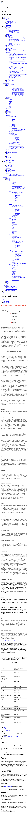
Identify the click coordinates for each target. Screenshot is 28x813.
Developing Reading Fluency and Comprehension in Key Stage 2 (16, 148)
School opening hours (11, 22)
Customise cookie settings (17, 754)
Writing (11, 86)
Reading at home (13, 126)
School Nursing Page (14, 72)
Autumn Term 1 (18, 253)
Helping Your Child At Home (18, 277)
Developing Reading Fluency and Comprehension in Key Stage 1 (16, 145)
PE (7, 156)
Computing (8, 111)
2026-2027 (11, 164)
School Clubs (9, 165)
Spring (16, 138)
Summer (17, 139)
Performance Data (10, 80)
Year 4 (10, 104)
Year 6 (10, 107)
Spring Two (17, 246)
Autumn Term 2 (18, 254)
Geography (8, 112)
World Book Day (16, 142)
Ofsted (7, 79)
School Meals (9, 166)
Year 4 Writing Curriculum (18, 93)
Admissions (9, 35)
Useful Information (16, 205)
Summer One (18, 247)
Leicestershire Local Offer (15, 71)
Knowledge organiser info (18, 189)
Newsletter (8, 169)
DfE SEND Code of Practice (15, 56)
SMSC (7, 81)
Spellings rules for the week (18, 265)
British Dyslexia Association (15, 68)
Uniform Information (11, 170)
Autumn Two (18, 244)
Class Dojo (8, 281)
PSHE (7, 153)
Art (7, 151)
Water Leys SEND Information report (17, 54)
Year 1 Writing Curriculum (18, 89)
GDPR (10, 43)
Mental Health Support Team (15, 76)
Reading (8, 115)
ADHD (11, 66)
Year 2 (10, 102)
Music (7, 150)
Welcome (8, 19)
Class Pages (9, 179)
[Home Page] (1, 2)
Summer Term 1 (18, 258)
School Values (9, 45)
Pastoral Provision (10, 160)
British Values (9, 47)
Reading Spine (12, 116)
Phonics (8, 97)
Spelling (14, 216)
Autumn (17, 137)
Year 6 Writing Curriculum (18, 95)
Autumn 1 (17, 207)
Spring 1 (17, 210)
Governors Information (11, 287)
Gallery (8, 178)
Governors (5, 285)
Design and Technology (11, 152)
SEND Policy (12, 53)
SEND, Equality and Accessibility (17, 40)
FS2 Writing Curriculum (17, 88)
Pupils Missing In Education (15, 32)
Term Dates (9, 162)
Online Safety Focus (13, 174)
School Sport (9, 157)
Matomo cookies (8, 786)
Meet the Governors (10, 286)
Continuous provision (17, 186)
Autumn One (18, 242)
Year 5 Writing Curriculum (18, 94)
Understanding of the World (18, 187)
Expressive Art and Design (18, 188)
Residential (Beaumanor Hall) (19, 263)
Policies (8, 36)
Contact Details (9, 21)
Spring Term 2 (18, 256)
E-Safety (8, 173)
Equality (8, 34)
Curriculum (6, 83)
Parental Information (13, 41)
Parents (5, 161)
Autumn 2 (17, 209)
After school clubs (10, 283)
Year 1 (10, 101)
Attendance (8, 27)
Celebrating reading (13, 134)
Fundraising (9, 171)
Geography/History (16, 276)
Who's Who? (15, 236)
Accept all (8, 754)
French (7, 155)
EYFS (10, 99)
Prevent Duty (12, 31)
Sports (7, 282)
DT (16, 201)
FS (12, 117)
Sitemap (5, 727)
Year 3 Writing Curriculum (18, 92)
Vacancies (8, 25)
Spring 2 (17, 211)
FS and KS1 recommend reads (19, 129)
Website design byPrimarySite (10, 736)
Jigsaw (16, 198)
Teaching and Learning (14, 44)
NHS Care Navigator (14, 77)
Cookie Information (7, 728)
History (8, 113)
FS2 (10, 180)
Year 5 (10, 106)
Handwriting (15, 215)
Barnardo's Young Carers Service (16, 67)
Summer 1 (17, 213)
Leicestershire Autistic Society (16, 70)
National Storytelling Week (18, 141)
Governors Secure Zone (11, 289)
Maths (7, 98)
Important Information (17, 237)
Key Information (7, 26)
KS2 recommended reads (17, 130)
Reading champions (16, 135)
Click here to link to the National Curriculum (13, 640)
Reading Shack (12, 143)
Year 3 (10, 103)
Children (5, 177)
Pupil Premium (9, 48)
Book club (11, 133)
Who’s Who (9, 23)
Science (8, 108)
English (8, 85)
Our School (6, 18)
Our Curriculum (10, 84)
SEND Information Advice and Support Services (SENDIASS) (18, 74)
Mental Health (15, 280)
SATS (13, 278)
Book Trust (14, 128)
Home (4, 17)
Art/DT (13, 274)
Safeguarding (9, 28)
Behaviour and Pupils (14, 39)
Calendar (8, 168)
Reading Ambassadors (14, 131)
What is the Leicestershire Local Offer (17, 59)
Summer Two (18, 249)
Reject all (3, 754)
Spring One (17, 245)
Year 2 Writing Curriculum (18, 90)
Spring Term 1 (18, 255)
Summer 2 (17, 214)
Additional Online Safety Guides (16, 175)
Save (13, 811)
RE (7, 110)
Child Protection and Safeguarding (17, 37)
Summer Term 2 (18, 259)
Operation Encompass (14, 30)
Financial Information (11, 290)
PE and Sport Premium (11, 49)
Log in (4, 292)
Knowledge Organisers (17, 192)
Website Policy (6, 730)
